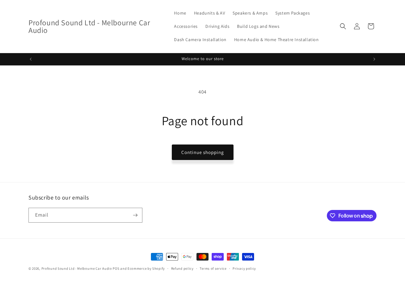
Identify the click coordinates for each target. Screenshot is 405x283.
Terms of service (213, 268)
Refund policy (182, 268)
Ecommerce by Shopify (146, 268)
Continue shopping (202, 152)
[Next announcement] (374, 59)
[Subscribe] (135, 215)
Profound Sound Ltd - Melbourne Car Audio (76, 268)
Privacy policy (244, 268)
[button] (343, 26)
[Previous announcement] (31, 59)
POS (116, 268)
